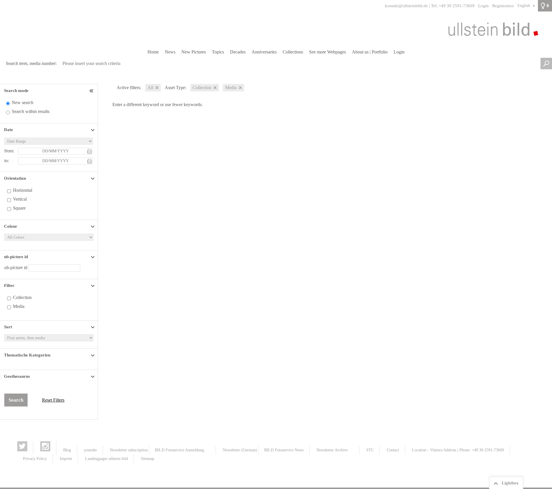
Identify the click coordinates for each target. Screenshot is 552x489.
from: (9, 150)
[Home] (276, 29)
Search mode (16, 90)
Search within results (30, 111)
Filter (9, 285)
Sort (8, 327)
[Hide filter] (92, 90)
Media (18, 306)
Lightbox (510, 483)
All (150, 87)
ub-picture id (16, 256)
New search (22, 102)
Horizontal (22, 190)
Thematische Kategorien (27, 355)
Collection (22, 297)
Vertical (20, 199)
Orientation (15, 178)
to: (6, 160)
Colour (10, 226)
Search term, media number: (31, 63)
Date (8, 129)
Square (19, 208)
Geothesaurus (17, 376)
